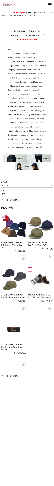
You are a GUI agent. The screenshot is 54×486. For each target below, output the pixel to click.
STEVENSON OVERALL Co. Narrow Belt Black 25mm (12, 347)
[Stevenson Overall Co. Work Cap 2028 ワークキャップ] (40, 227)
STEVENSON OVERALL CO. (18, 16)
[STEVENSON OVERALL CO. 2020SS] (13, 329)
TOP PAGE (4, 16)
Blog (15, 12)
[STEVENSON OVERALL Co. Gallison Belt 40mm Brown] (40, 279)
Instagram (21, 12)
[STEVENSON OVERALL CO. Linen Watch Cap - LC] (13, 227)
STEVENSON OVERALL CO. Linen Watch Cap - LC (12, 244)
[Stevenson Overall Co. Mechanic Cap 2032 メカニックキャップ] (13, 279)
